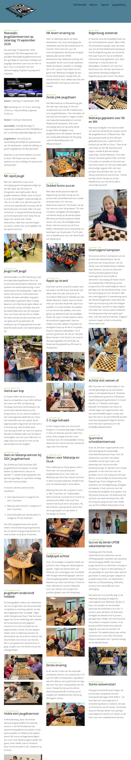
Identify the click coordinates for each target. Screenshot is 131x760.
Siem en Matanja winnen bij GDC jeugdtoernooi (22, 457)
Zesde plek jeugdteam (61, 97)
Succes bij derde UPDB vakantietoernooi (104, 544)
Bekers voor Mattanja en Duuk (62, 459)
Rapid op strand (57, 280)
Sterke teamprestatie (60, 734)
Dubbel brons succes (60, 185)
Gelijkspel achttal (57, 556)
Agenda (105, 4)
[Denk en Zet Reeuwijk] (20, 15)
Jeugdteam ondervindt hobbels (19, 595)
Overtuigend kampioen (104, 250)
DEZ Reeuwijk (79, 4)
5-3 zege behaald (57, 420)
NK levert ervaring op (60, 33)
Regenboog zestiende (103, 33)
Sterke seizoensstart (102, 684)
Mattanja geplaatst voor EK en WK (107, 120)
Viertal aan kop (14, 391)
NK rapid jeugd (14, 176)
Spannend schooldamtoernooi (102, 440)
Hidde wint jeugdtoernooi (21, 713)
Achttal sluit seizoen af (104, 380)
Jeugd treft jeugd (15, 271)
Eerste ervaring (56, 665)
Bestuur (93, 4)
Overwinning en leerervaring (99, 730)
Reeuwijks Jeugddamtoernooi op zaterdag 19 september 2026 (19, 38)
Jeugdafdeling (118, 4)
